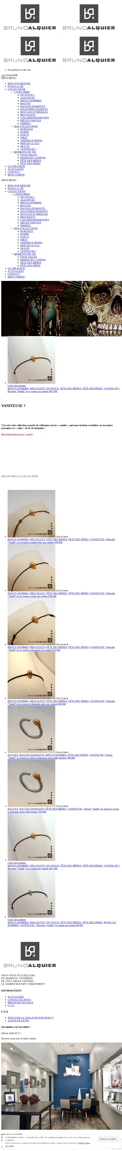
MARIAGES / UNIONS (33, 157)
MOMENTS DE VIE (25, 152)
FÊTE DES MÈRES (30, 160)
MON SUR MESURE (19, 83)
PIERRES (25, 123)
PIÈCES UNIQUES (30, 120)
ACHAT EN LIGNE (18, 1020)
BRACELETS (27, 115)
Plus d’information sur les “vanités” (17, 434)
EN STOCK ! (27, 95)
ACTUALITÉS (16, 169)
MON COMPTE (16, 174)
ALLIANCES (27, 97)
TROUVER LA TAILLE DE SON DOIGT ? (31, 1017)
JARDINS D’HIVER (31, 140)
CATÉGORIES (22, 92)
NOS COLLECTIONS (26, 126)
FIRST (23, 137)
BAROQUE (26, 129)
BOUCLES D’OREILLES (34, 112)
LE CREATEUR (16, 166)
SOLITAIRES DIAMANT (34, 109)
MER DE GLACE (29, 143)
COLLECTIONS (16, 89)
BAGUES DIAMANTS (32, 106)
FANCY (24, 134)
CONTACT (14, 172)
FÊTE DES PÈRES (30, 163)
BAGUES (25, 103)
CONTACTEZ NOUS (19, 999)
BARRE (24, 132)
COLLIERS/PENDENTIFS (34, 117)
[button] (9, 78)
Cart (3, 75)
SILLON (25, 146)
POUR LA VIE (16, 86)
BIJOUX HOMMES (30, 100)
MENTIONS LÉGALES (20, 1002)
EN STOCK (52, 388)
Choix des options (17, 385)
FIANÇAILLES (28, 154)
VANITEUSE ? (28, 149)
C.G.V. (11, 1005)
